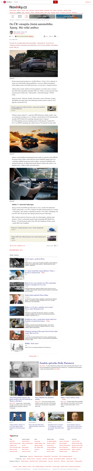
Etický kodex (48, 466)
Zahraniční (31, 10)
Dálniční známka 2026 (77, 443)
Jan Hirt (24, 445)
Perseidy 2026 (47, 456)
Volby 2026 (12, 441)
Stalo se (19, 10)
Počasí (57, 12)
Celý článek (57, 369)
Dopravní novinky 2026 (77, 445)
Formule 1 (37, 449)
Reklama (25, 466)
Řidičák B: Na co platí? (77, 447)
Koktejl (69, 10)
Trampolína (38, 458)
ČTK (26, 32)
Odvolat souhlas (64, 466)
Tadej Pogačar (25, 447)
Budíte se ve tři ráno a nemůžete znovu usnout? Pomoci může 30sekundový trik (39, 308)
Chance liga (37, 441)
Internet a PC (13, 12)
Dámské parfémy (43, 461)
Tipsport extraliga (38, 445)
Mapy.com (30, 456)
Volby (27, 10)
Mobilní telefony (24, 461)
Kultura (55, 10)
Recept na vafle (50, 449)
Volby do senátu (13, 449)
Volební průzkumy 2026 (15, 443)
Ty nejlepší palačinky (51, 441)
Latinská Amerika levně (64, 449)
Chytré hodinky (70, 461)
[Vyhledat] (55, 2)
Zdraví (26, 310)
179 (57, 36)
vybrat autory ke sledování (19, 33)
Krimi (51, 10)
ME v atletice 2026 (39, 447)
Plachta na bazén (31, 458)
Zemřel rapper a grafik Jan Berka (35, 259)
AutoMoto (19, 12)
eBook (46, 36)
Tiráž (33, 466)
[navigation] (2, 2)
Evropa (26, 286)
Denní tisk (68, 12)
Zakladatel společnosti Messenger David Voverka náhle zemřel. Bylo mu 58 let (41, 332)
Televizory (63, 461)
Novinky (22, 32)
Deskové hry (57, 461)
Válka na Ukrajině (39, 10)
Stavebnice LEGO (34, 461)
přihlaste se (31, 36)
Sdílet (52, 36)
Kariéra (29, 466)
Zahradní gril (69, 458)
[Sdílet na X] (57, 245)
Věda (23, 12)
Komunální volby (13, 451)
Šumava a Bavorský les (64, 445)
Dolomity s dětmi (63, 451)
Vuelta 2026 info (25, 441)
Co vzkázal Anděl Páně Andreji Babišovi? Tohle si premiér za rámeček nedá (40, 272)
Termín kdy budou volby (15, 447)
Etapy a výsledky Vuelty (27, 443)
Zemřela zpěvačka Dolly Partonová (57, 363)
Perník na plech (50, 451)
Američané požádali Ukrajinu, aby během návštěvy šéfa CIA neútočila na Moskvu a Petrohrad (21, 399)
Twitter (19, 466)
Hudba (26, 260)
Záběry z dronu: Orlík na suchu (70, 397)
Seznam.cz (88, 2)
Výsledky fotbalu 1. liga (40, 443)
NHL (36, 451)
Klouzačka (50, 458)
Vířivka (74, 458)
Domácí (23, 10)
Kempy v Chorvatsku (64, 441)
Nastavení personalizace (74, 466)
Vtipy (26, 274)
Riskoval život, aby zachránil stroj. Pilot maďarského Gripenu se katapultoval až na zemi (40, 284)
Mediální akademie (40, 466)
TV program (62, 12)
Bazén (24, 458)
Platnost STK (75, 451)
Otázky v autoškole (76, 449)
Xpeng (21, 250)
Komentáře (46, 10)
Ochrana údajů (56, 466)
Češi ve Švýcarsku (63, 447)
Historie (32, 12)
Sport (45, 12)
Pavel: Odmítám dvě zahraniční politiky (44, 398)
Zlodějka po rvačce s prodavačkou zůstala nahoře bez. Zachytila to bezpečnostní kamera (41, 320)
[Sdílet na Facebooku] (55, 245)
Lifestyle (65, 10)
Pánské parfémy (78, 461)
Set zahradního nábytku (59, 458)
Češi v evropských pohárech (65, 456)
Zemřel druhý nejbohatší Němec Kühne (36, 295)
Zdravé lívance (50, 445)
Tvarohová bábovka (51, 447)
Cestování (27, 12)
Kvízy (49, 12)
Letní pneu (50, 461)
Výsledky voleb (13, 445)
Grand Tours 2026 (26, 451)
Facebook (15, 466)
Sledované (74, 12)
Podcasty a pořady (39, 12)
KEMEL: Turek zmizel (31, 343)
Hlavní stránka (13, 10)
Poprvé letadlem (63, 443)
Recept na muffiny (51, 443)
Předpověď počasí (38, 456)
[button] (34, 63)
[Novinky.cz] (18, 7)
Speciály (53, 12)
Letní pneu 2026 (75, 441)
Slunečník (45, 458)
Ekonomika (60, 10)
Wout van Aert (25, 449)
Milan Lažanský (17, 32)
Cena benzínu (55, 456)
